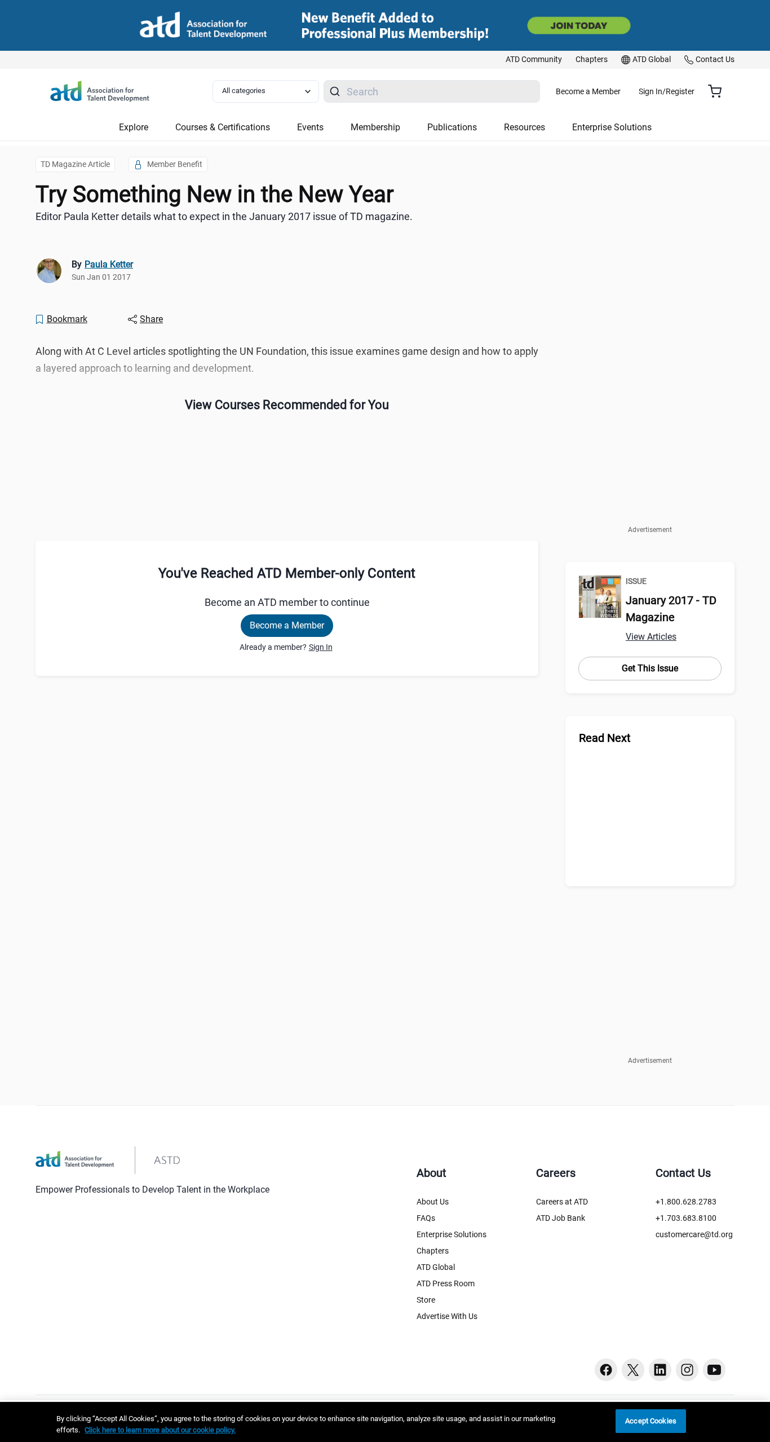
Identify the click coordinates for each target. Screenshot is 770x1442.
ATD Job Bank (560, 1218)
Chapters (433, 1250)
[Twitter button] (633, 1370)
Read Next (605, 738)
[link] (534, 60)
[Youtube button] (714, 1370)
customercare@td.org (694, 1234)
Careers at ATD (562, 1201)
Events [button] (310, 127)
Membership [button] (375, 127)
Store (426, 1299)
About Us (433, 1201)
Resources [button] (524, 127)
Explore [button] (133, 127)
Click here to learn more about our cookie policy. (160, 1430)
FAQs (426, 1218)
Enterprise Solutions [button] (612, 127)
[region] (385, 1422)
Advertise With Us (447, 1316)
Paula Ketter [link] (109, 264)
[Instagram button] (687, 1370)
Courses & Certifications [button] (222, 127)
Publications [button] (452, 127)
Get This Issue (650, 668)
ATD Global (436, 1267)
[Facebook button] (606, 1370)
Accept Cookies (650, 1421)
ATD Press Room (446, 1283)
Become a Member (588, 91)
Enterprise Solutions (451, 1234)
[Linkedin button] (660, 1370)
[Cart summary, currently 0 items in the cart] (718, 91)
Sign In (321, 647)
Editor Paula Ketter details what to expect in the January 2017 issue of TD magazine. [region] (224, 216)
